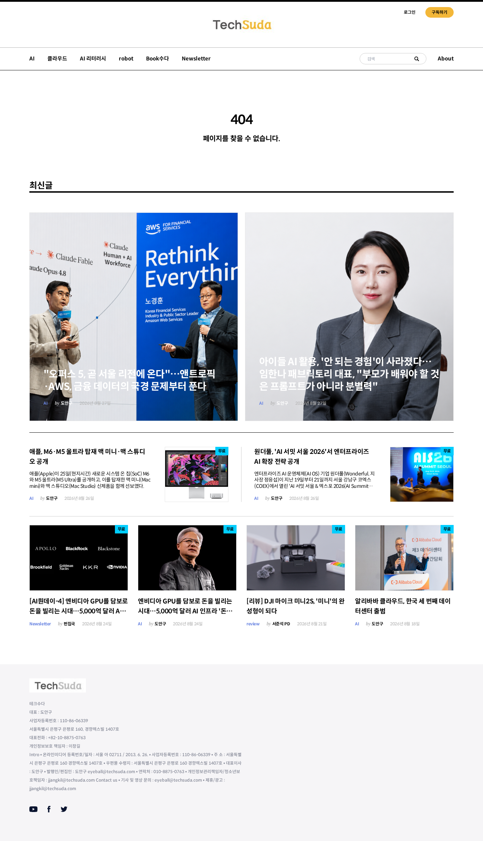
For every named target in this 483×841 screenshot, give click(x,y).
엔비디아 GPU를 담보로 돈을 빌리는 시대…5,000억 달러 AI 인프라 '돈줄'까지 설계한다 (185, 611)
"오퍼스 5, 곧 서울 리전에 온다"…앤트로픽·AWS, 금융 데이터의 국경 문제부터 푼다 (129, 380)
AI (32, 58)
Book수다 (157, 58)
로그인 (409, 12)
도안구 (66, 403)
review (253, 623)
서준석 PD (281, 623)
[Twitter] (64, 809)
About (446, 58)
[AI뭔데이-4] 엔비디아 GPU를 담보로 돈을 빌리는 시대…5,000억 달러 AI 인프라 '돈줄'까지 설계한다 (78, 611)
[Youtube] (33, 809)
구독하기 (439, 12)
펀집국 (69, 623)
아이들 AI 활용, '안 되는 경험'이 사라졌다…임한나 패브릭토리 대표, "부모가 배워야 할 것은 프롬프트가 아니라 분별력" (349, 374)
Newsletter (196, 58)
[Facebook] (49, 809)
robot (126, 58)
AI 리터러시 (93, 58)
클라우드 (57, 58)
